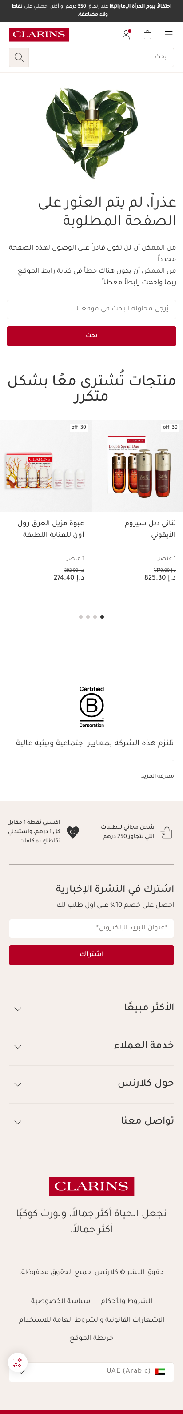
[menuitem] (126, 34)
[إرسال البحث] (18, 57)
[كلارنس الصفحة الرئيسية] (39, 34)
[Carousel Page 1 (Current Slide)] (102, 617)
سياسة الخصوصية (60, 1339)
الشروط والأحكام (126, 1339)
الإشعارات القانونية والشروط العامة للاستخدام (91, 1358)
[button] (91, 1046)
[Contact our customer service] (17, 1362)
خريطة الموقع (91, 1376)
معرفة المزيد (157, 777)
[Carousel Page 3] (88, 617)
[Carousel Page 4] (81, 617)
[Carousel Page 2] (95, 617)
